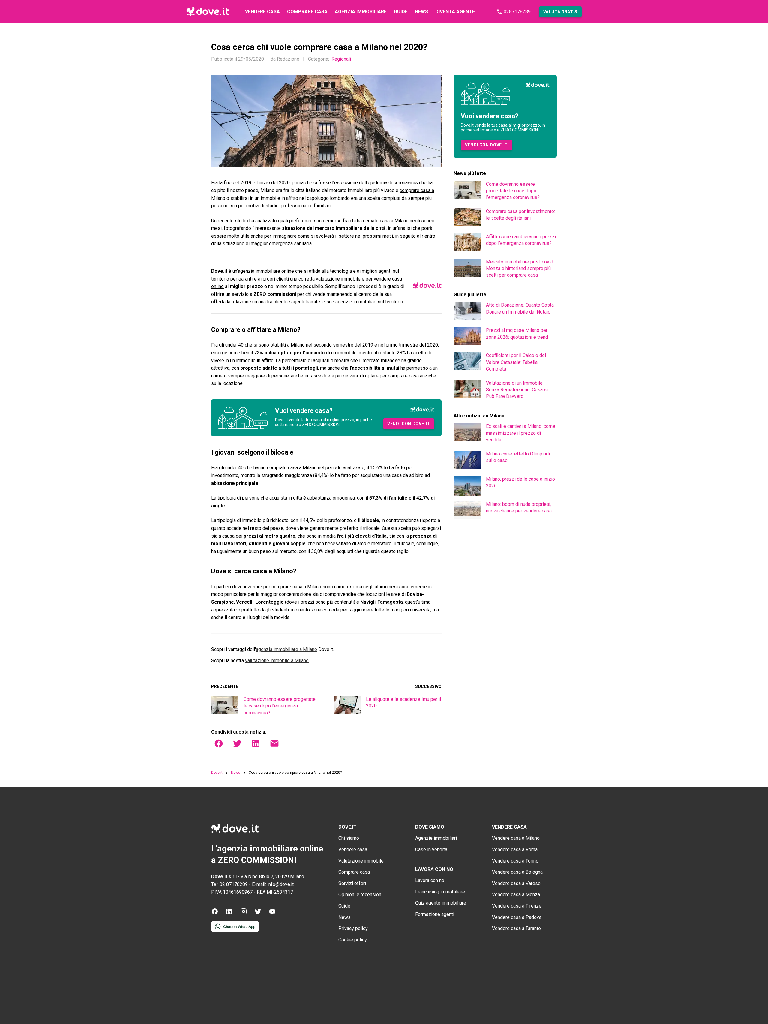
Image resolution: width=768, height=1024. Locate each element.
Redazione (288, 59)
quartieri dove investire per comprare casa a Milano (267, 587)
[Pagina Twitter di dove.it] (258, 913)
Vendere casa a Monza (516, 894)
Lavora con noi (430, 880)
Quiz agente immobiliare (440, 903)
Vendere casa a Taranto (516, 928)
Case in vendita (431, 849)
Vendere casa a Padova (517, 917)
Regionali (341, 59)
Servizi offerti (353, 883)
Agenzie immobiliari (436, 838)
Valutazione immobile (361, 861)
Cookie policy (352, 940)
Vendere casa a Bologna (517, 872)
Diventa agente (455, 11)
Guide (401, 11)
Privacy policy (353, 928)
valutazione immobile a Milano (277, 660)
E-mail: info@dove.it (273, 884)
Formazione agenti (434, 914)
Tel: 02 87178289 (229, 884)
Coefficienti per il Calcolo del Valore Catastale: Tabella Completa (516, 362)
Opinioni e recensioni (360, 894)
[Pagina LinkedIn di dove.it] (229, 913)
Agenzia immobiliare (361, 11)
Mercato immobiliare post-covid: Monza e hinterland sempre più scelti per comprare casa (520, 268)
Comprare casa (307, 11)
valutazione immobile (338, 279)
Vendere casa (262, 11)
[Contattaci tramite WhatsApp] (235, 930)
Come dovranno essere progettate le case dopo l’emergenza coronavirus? (280, 706)
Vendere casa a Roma (515, 849)
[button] (560, 11)
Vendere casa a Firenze (517, 906)
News (421, 11)
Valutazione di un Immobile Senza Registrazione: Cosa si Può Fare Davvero (517, 389)
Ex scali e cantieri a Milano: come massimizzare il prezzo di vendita (520, 433)
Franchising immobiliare (440, 892)
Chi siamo (348, 838)
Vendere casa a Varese (516, 883)
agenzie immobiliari (355, 302)
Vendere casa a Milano (516, 838)
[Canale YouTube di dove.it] (272, 913)
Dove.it (217, 773)
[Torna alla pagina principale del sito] (208, 12)
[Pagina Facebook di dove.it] (214, 913)
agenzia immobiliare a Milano (286, 649)
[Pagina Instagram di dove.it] (243, 913)
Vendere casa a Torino (515, 861)
